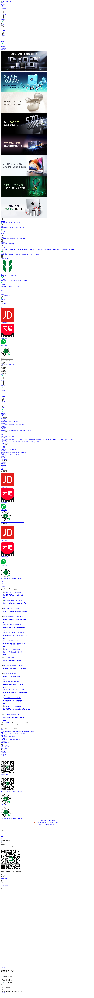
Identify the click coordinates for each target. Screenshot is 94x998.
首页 (2, 581)
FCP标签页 (3, 586)
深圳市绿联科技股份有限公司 (48, 820)
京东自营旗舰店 (4, 745)
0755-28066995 (4, 878)
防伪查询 (7, 364)
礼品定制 (3, 364)
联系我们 (3, 755)
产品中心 (3, 2)
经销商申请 (3, 752)
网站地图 (52, 824)
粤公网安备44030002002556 (42, 822)
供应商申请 (3, 754)
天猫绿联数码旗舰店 (5, 747)
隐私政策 (41, 824)
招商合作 (3, 751)
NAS (2, 304)
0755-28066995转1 (5, 885)
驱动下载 (12, 364)
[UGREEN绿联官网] (6, 1)
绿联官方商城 (4, 748)
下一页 (7, 722)
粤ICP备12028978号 (54, 822)
